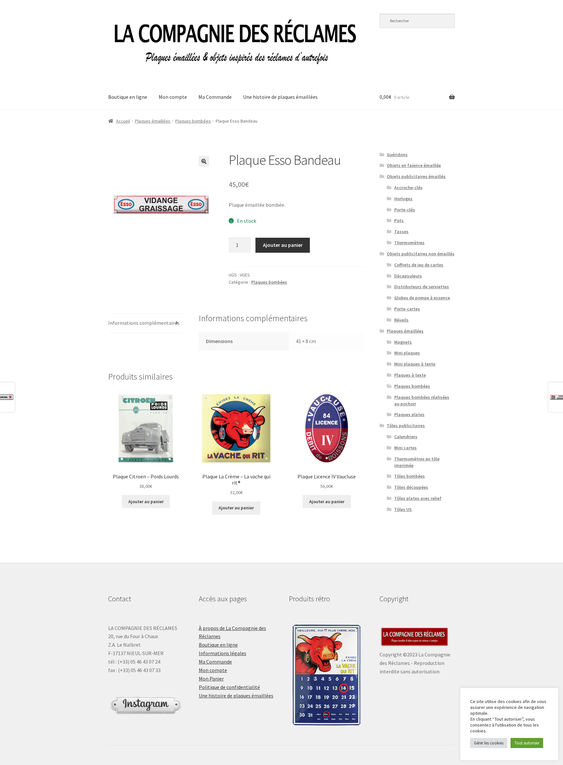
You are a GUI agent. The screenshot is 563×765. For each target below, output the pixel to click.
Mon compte (173, 97)
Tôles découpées (411, 487)
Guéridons (397, 155)
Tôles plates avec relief (417, 498)
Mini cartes (405, 448)
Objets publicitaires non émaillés (421, 254)
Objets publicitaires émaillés (416, 176)
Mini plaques (407, 353)
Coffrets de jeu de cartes (418, 265)
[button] (204, 161)
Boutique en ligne (127, 97)
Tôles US (403, 509)
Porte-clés (404, 210)
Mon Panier (211, 678)
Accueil (123, 121)
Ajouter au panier (283, 245)
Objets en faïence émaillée (414, 165)
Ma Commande (215, 97)
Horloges (403, 199)
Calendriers (405, 437)
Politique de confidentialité (229, 687)
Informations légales (222, 653)
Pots (399, 220)
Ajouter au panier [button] (146, 501)
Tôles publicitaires (406, 425)
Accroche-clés (408, 187)
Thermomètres (409, 243)
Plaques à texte (410, 375)
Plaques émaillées (152, 121)
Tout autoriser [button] (526, 743)
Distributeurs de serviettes (421, 287)
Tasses (401, 231)
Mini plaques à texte (414, 364)
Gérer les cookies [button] (488, 743)
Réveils (401, 320)
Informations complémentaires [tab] (144, 323)
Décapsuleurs (408, 276)
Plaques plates (409, 414)
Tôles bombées (409, 476)
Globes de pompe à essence (422, 298)
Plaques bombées (193, 121)
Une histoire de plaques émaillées (280, 97)
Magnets (403, 342)
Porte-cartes (407, 309)
